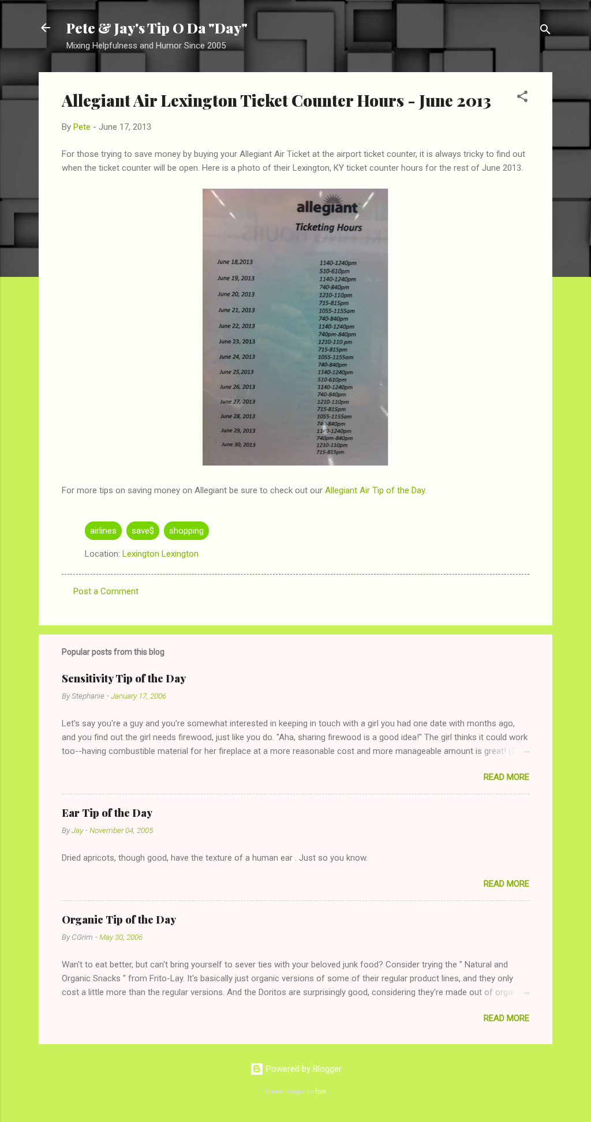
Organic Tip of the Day (119, 919)
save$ (143, 531)
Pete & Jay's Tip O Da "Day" (157, 27)
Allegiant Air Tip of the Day (375, 490)
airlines (103, 531)
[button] (522, 98)
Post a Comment (106, 591)
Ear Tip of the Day (107, 813)
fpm (320, 1091)
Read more (506, 777)
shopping (186, 531)
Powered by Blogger (303, 1069)
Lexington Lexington (160, 554)
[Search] (545, 31)
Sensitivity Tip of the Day (124, 678)
